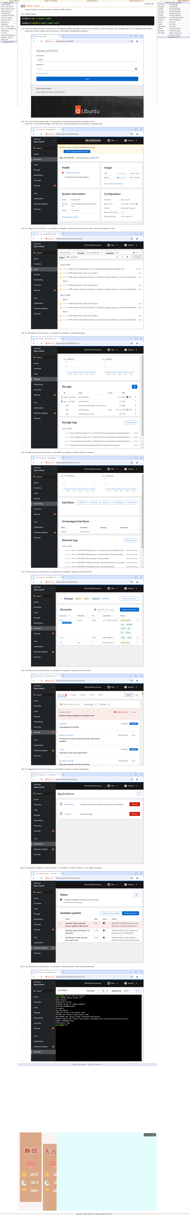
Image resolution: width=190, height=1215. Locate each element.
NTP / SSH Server (7, 6)
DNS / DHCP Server (8, 9)
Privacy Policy (92, 1)
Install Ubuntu (6, 4)
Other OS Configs (51, 1)
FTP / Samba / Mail (7, 26)
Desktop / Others (7, 37)
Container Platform (7, 15)
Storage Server (6, 11)
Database (4, 24)
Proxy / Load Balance (8, 28)
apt (33, 18)
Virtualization (5, 13)
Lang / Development (8, 35)
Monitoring (5, 31)
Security (4, 33)
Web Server (5, 22)
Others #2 (4, 39)
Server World (14, 1)
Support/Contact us (136, 1)
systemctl (36, 23)
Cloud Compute (6, 17)
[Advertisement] (9, 75)
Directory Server (7, 20)
